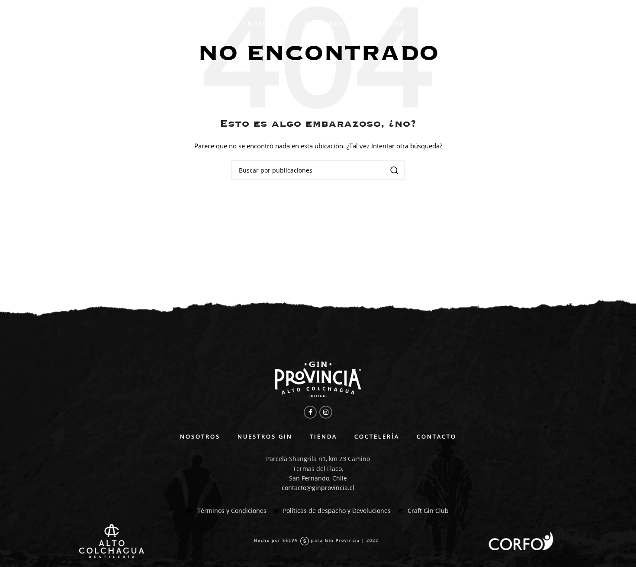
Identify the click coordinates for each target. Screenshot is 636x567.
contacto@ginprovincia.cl (318, 488)
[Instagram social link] (325, 412)
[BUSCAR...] (395, 170)
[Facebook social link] (310, 412)
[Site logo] (103, 23)
